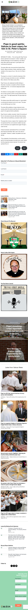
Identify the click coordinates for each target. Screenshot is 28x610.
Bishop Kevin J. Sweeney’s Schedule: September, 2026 (17, 198)
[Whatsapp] (20, 154)
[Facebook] (3, 154)
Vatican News (19, 52)
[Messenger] (7, 154)
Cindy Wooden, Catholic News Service (14, 51)
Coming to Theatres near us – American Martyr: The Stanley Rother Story (17, 530)
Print (17, 148)
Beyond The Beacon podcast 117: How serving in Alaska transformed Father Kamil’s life (16, 206)
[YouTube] (16, 566)
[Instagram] (14, 566)
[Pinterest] (16, 154)
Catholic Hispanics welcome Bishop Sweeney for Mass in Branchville (17, 548)
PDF (24, 148)
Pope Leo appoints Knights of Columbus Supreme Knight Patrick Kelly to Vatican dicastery (14, 424)
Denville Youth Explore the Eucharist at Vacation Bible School (17, 554)
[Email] (25, 154)
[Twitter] (12, 154)
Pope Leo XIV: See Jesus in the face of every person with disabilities (12, 394)
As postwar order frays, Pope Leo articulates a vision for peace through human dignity (13, 483)
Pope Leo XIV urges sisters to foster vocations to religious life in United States (13, 513)
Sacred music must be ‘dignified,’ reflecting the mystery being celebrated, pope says (13, 454)
